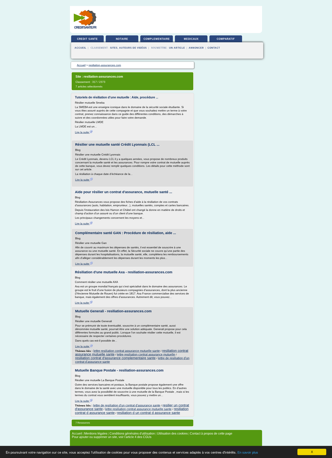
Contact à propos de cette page (211, 433)
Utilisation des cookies (172, 433)
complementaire (157, 38)
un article (177, 48)
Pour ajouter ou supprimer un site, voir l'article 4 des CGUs (111, 437)
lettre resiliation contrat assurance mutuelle (146, 354)
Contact (214, 48)
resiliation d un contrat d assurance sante (148, 413)
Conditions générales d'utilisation (132, 433)
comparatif (226, 38)
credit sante (87, 38)
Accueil (80, 48)
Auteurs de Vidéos (133, 48)
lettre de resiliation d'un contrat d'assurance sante (126, 405)
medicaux (191, 38)
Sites (114, 48)
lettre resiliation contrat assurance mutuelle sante (126, 350)
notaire (122, 38)
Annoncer (196, 48)
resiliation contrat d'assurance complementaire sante (115, 358)
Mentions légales (95, 433)
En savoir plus (247, 452)
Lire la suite (82, 132)
